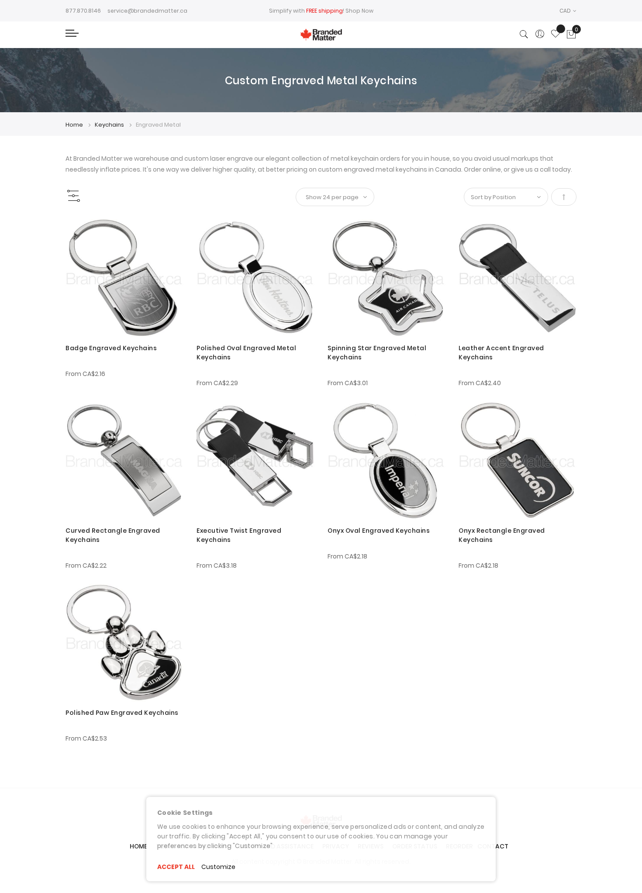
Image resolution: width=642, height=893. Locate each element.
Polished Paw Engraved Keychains (122, 712)
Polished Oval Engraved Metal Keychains (246, 353)
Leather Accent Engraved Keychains (501, 353)
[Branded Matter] (321, 34)
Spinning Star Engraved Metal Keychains (377, 353)
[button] (567, 10)
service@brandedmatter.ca (147, 10)
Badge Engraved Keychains (111, 348)
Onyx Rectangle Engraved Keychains (502, 535)
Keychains (110, 125)
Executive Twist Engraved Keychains (239, 535)
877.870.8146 (83, 10)
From (85, 373)
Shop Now (359, 10)
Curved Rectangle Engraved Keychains (113, 535)
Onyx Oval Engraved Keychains (379, 530)
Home (75, 125)
